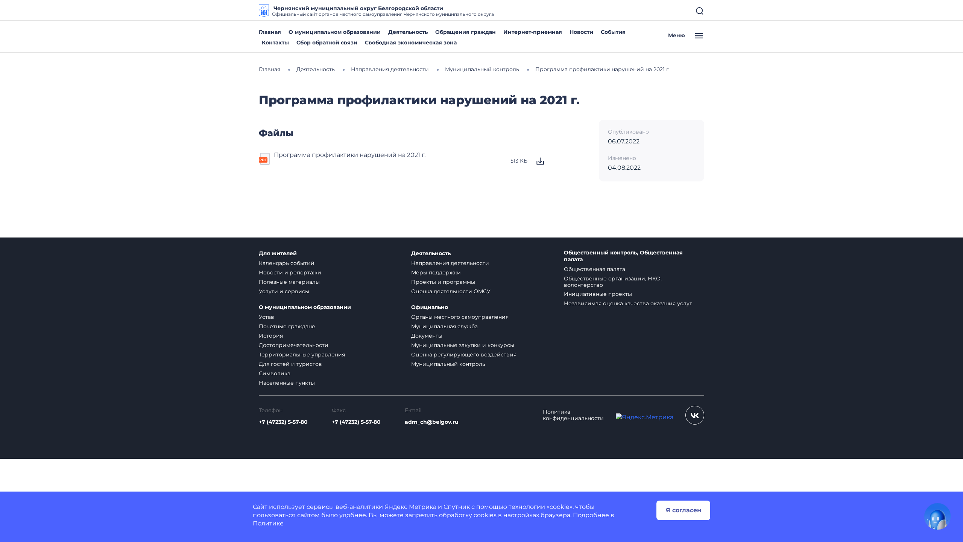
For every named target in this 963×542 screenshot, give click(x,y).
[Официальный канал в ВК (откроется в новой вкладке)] (694, 415)
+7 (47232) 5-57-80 (283, 422)
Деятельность (408, 32)
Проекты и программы (443, 282)
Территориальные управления (302, 354)
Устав (266, 317)
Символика (274, 373)
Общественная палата (594, 269)
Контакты (275, 42)
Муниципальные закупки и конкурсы (462, 345)
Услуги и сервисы (284, 291)
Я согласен (683, 510)
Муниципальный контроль (448, 364)
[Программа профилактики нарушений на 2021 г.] (265, 161)
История (271, 335)
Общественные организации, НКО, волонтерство (613, 281)
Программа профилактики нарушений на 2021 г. (349, 154)
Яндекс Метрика (410, 506)
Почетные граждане (287, 326)
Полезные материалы (289, 282)
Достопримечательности (293, 345)
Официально (429, 307)
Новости (581, 32)
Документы (426, 335)
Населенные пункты (287, 382)
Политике (268, 523)
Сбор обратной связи (326, 42)
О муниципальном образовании (335, 32)
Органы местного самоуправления (460, 317)
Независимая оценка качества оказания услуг (628, 303)
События (613, 32)
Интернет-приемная (532, 32)
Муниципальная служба (444, 326)
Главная (270, 32)
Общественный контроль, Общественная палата (623, 256)
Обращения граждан (465, 32)
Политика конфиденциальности (573, 415)
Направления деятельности (450, 263)
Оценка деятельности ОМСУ (451, 291)
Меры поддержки (436, 272)
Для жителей (278, 253)
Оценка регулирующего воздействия (463, 354)
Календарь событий (286, 263)
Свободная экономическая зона (411, 42)
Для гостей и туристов (290, 364)
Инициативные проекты (598, 294)
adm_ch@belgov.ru (432, 422)
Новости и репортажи (290, 272)
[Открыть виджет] (937, 516)
